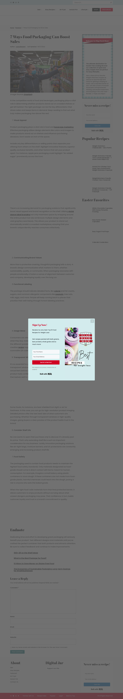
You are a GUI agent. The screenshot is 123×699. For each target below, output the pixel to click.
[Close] (92, 321)
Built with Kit (46, 374)
